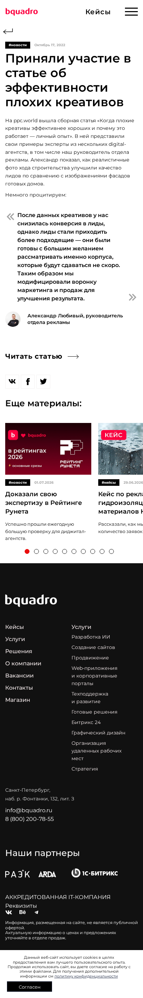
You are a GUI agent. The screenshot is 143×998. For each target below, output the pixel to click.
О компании (23, 663)
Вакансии (19, 675)
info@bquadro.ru (28, 810)
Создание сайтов (93, 647)
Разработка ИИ (91, 637)
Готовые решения (94, 712)
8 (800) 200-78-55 (29, 819)
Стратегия (85, 769)
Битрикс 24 (86, 722)
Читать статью (33, 356)
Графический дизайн (98, 733)
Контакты (19, 687)
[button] (27, 551)
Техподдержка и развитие (90, 698)
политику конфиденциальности (86, 976)
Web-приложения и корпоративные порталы (94, 676)
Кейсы (14, 627)
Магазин (17, 700)
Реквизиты (21, 906)
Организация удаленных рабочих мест (96, 751)
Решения (18, 651)
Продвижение (90, 658)
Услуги (15, 639)
